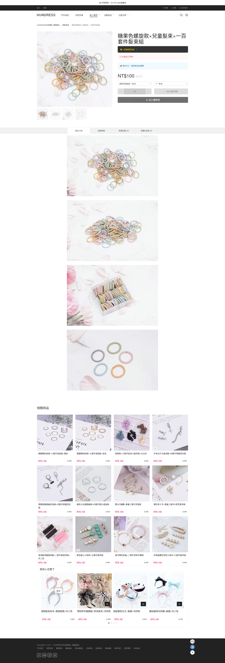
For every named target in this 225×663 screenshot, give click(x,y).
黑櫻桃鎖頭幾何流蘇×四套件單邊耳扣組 (54, 506)
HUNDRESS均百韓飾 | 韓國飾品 (48, 25)
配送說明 (99, 648)
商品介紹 (78, 130)
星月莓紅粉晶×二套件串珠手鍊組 (129, 555)
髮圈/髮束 (65, 25)
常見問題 (127, 648)
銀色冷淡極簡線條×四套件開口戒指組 (93, 504)
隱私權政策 (79, 648)
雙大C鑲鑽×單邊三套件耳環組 (128, 504)
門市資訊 (40, 648)
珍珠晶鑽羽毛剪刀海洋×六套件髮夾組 (170, 555)
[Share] (192, 647)
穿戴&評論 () (146, 130)
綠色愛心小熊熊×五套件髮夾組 (90, 555)
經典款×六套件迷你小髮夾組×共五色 (131, 453)
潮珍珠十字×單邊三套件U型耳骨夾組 (169, 504)
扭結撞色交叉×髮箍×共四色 (126, 611)
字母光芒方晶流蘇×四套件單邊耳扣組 (170, 453)
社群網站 (137, 648)
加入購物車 (154, 99)
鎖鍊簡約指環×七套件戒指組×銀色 (53, 453)
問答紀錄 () (124, 130)
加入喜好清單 (172, 91)
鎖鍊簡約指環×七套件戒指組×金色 (91, 453)
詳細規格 (101, 130)
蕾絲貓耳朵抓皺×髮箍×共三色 (163, 611)
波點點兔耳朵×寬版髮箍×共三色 (56, 611)
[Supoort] (192, 641)
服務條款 (59, 648)
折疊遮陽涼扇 (129, 49)
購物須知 (68, 648)
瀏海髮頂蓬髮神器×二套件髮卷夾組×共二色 (54, 557)
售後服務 (108, 648)
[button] (41, 69)
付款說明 (89, 648)
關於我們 (118, 648)
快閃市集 (49, 648)
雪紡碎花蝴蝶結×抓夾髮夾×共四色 (94, 611)
